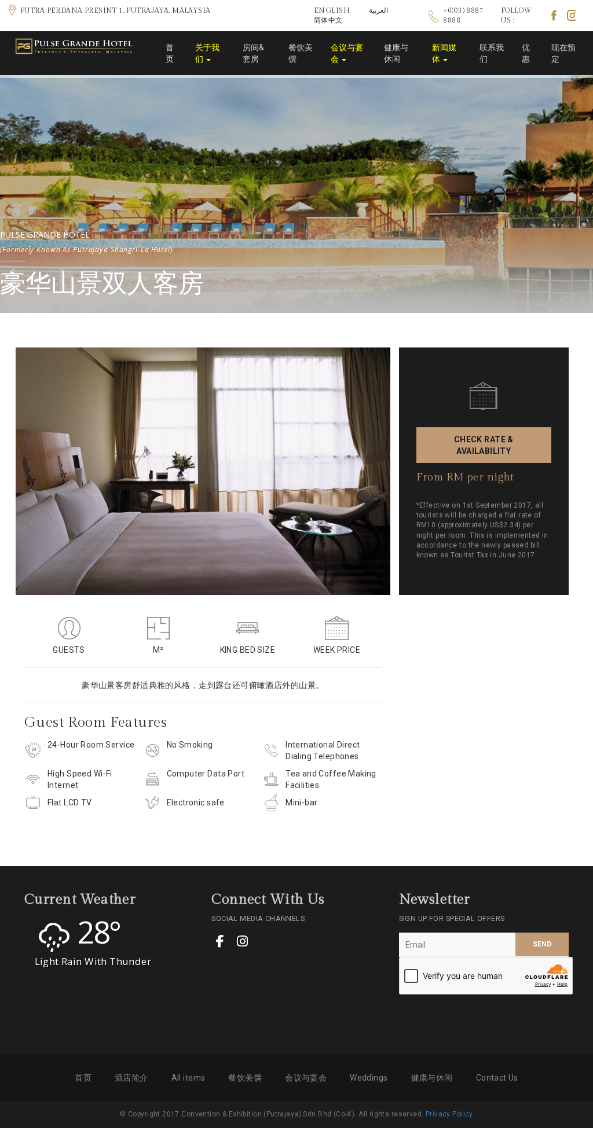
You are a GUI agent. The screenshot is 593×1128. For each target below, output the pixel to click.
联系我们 (491, 53)
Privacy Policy (449, 1114)
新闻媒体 (444, 53)
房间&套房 (253, 53)
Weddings (368, 1077)
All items (188, 1077)
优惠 (526, 53)
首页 (170, 53)
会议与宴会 (347, 53)
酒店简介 (131, 1077)
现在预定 (563, 53)
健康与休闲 (396, 53)
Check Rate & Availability (484, 445)
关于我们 (207, 53)
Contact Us (497, 1077)
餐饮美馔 (300, 53)
